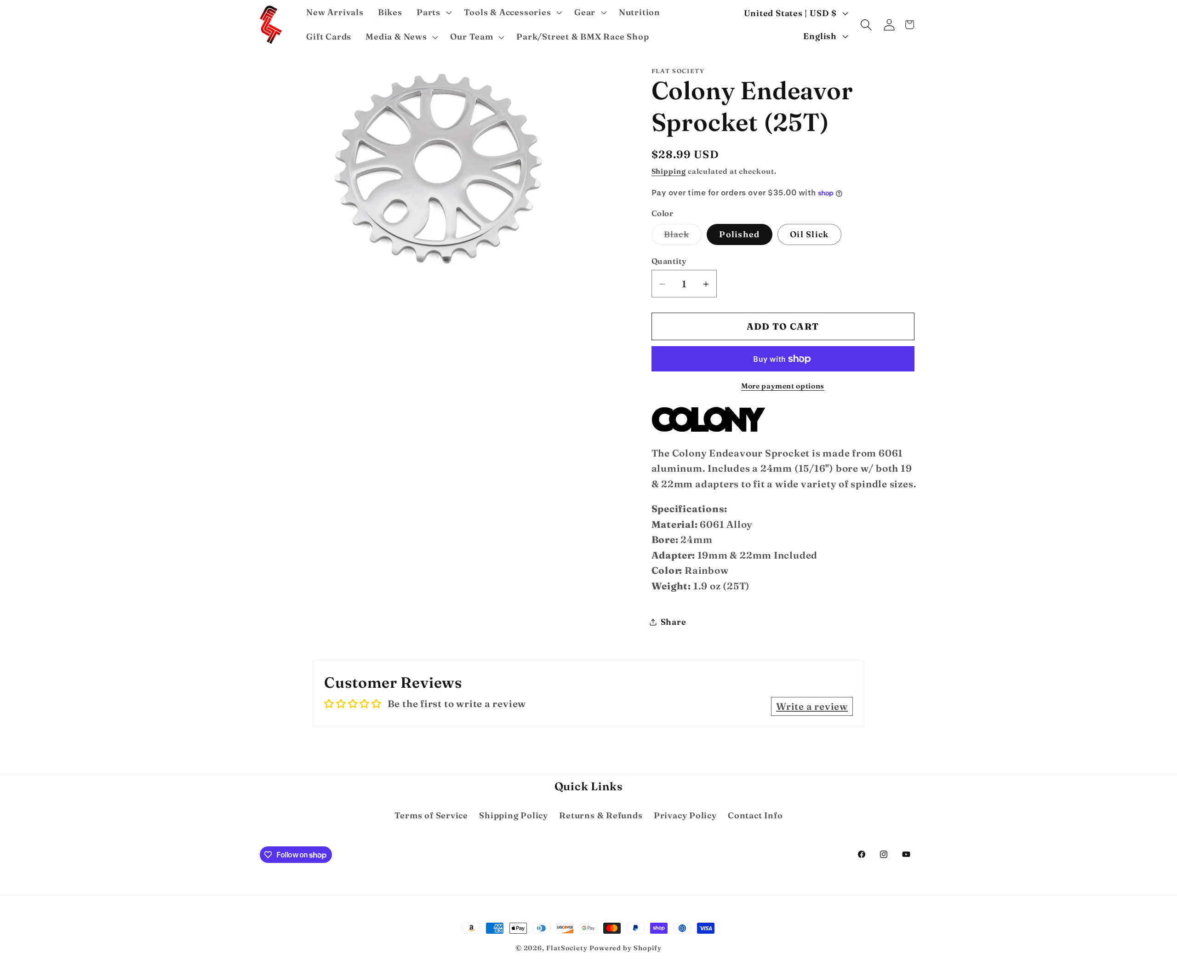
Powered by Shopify (625, 948)
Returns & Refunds (600, 815)
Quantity (669, 261)
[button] (433, 12)
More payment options (782, 386)
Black (683, 237)
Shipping (668, 171)
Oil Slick (809, 234)
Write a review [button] (812, 706)
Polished (739, 234)
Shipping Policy (513, 815)
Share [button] (673, 622)
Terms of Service (431, 815)
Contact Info (755, 815)
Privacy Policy (685, 815)
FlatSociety (567, 948)
